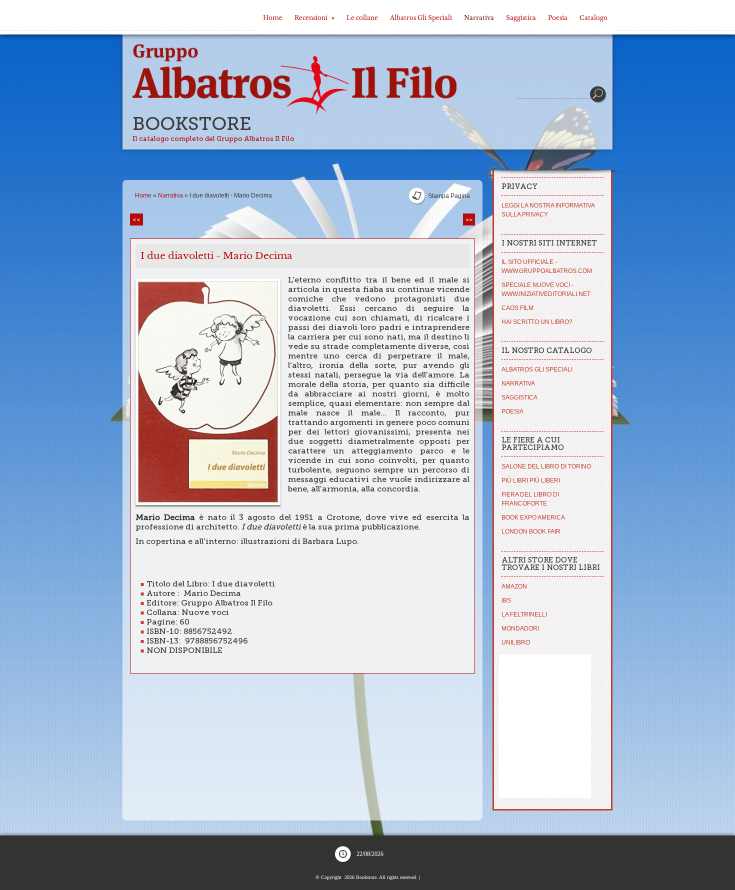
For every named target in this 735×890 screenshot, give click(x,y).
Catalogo (594, 18)
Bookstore (192, 123)
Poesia (558, 18)
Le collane (362, 18)
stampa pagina (449, 196)
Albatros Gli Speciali (421, 18)
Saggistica (521, 18)
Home (272, 18)
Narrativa (479, 18)
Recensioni (311, 18)
